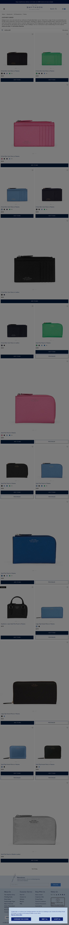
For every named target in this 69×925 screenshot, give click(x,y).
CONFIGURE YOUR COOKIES (21, 919)
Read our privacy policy (16, 914)
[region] (38, 915)
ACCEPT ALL (57, 919)
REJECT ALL (44, 919)
